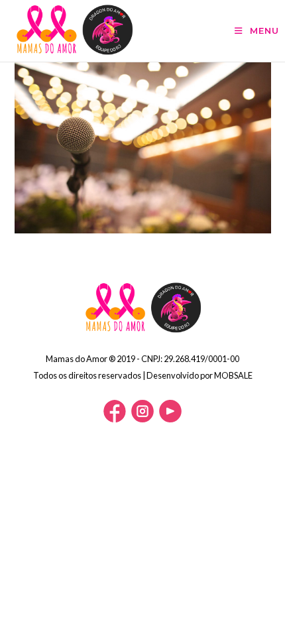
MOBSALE (233, 375)
